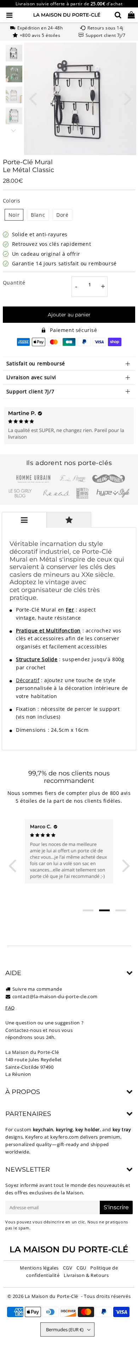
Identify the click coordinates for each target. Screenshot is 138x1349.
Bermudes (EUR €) (65, 1329)
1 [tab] (88, 910)
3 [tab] (120, 910)
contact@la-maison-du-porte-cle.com (55, 996)
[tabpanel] (14, 53)
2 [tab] (104, 910)
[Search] (118, 15)
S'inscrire (116, 1207)
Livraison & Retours (86, 1275)
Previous (32, 98)
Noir (13, 214)
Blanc (38, 214)
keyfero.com (64, 1137)
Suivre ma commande (37, 989)
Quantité (14, 282)
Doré (62, 214)
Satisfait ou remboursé (35, 363)
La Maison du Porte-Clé (51, 1296)
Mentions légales (39, 1268)
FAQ (10, 1008)
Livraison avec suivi (31, 377)
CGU (81, 1268)
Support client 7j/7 (30, 391)
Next (127, 98)
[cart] (131, 15)
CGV (68, 1268)
